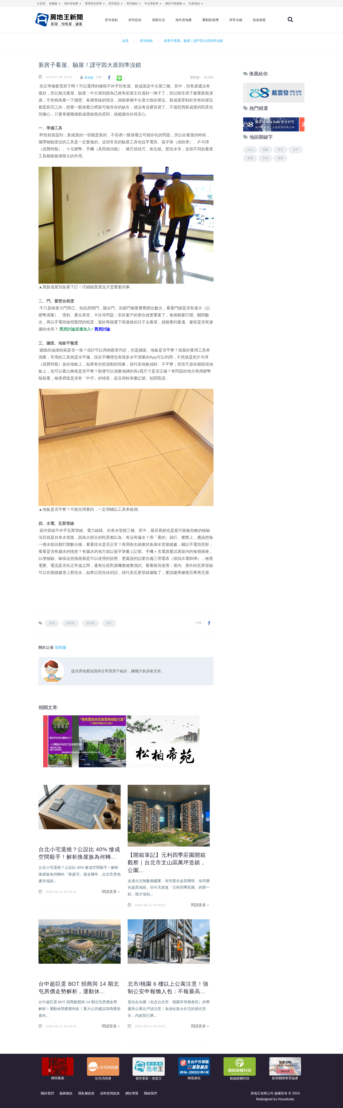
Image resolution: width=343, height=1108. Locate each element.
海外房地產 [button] (71, 3)
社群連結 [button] (195, 3)
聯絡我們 (150, 1093)
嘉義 (250, 158)
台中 (295, 149)
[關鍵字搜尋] (290, 19)
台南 (265, 158)
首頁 (124, 41)
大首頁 (41, 3)
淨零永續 (235, 20)
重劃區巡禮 (210, 20)
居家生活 (158, 20)
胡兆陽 (89, 77)
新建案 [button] (53, 3)
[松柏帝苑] (160, 741)
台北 (250, 149)
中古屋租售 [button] (151, 3)
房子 (109, 623)
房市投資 (134, 20)
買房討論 (102, 329)
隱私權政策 (86, 1093)
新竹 (280, 149)
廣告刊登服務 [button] (174, 3)
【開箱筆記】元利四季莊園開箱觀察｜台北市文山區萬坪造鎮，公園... (167, 862)
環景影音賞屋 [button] (93, 3)
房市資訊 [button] (114, 3)
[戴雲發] (273, 92)
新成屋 (90, 623)
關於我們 (47, 1093)
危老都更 (259, 20)
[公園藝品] (82, 741)
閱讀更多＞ (111, 892)
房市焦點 (111, 20)
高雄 (280, 158)
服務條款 (66, 1093)
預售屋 (70, 623)
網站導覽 (131, 1093)
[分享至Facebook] (109, 78)
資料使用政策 (110, 1093)
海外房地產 (183, 20)
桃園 (265, 149)
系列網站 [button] (132, 3)
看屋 (52, 623)
